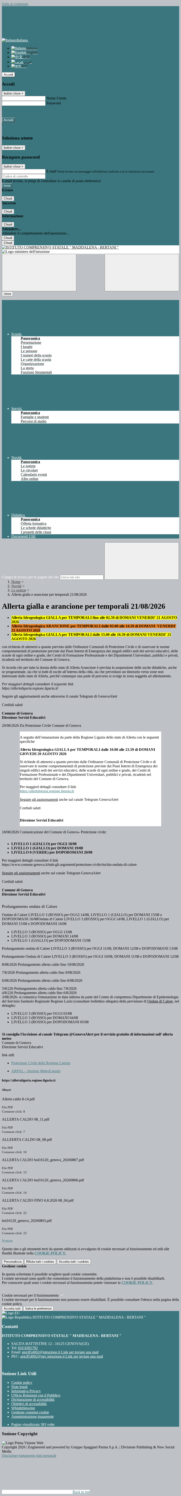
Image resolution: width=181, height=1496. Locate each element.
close (7, 294)
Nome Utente (56, 98)
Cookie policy (21, 1383)
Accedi (8, 74)
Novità (16, 586)
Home (16, 582)
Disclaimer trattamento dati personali (29, 1456)
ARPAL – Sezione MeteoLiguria (35, 1071)
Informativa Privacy (26, 1391)
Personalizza (12, 1261)
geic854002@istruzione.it (60, 1352)
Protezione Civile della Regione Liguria (40, 1063)
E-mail (51, 171)
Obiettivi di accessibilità (29, 1404)
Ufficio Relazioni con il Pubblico (35, 1395)
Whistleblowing (23, 1408)
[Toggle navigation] (39, 272)
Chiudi (8, 198)
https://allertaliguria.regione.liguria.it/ (47, 791)
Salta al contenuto (15, 4)
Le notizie (18, 590)
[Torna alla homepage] (90, 247)
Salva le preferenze (38, 1308)
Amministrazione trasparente (32, 1416)
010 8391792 (28, 1348)
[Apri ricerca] (142, 272)
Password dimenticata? (19, 112)
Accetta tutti (74, 1261)
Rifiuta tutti (40, 1261)
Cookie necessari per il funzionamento (31, 1295)
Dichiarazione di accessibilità (32, 1399)
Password (53, 103)
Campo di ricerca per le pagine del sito (30, 577)
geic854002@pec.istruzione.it (61, 1356)
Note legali (19, 1387)
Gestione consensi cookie (30, 1412)
